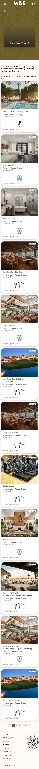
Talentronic (13, 765)
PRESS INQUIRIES (8, 738)
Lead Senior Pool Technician (13, 379)
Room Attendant (9, 165)
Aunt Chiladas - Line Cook (13, 272)
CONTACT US (7, 734)
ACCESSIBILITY (8, 758)
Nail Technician (8, 486)
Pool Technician (8, 325)
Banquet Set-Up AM (10, 593)
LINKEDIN (6, 748)
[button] (33, 4)
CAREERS (6, 741)
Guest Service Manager (11, 700)
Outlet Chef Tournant (10, 432)
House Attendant (9, 218)
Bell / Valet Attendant (11, 646)
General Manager (9, 539)
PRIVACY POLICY (8, 755)
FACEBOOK (6, 745)
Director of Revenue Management (15, 111)
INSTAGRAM (7, 751)
